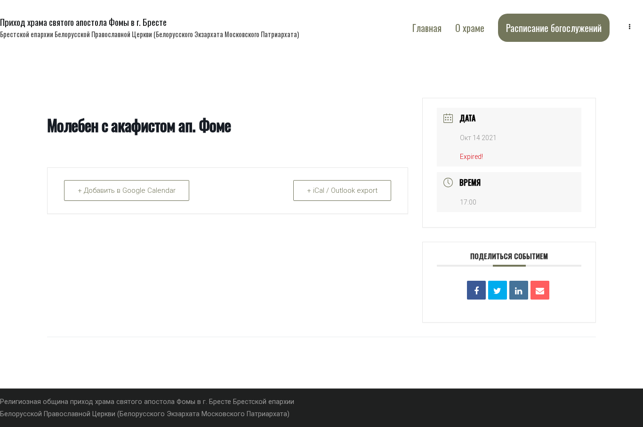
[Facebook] (476, 290)
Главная (427, 28)
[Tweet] (497, 290)
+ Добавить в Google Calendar (127, 190)
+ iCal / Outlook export (342, 190)
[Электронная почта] (539, 290)
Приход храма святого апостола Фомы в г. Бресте (83, 21)
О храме (469, 28)
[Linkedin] (518, 290)
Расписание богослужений (554, 28)
